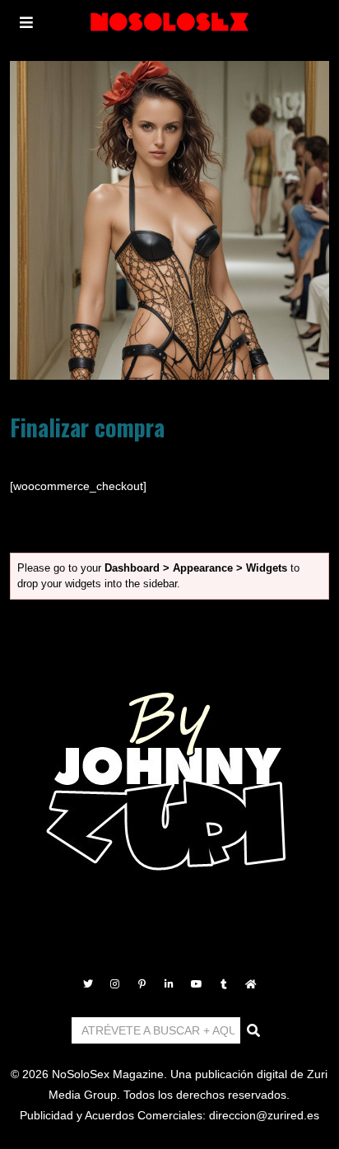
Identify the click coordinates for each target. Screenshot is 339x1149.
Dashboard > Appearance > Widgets (195, 568)
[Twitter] (88, 984)
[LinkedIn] (169, 984)
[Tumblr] (223, 984)
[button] (254, 1030)
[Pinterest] (142, 984)
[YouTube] (196, 984)
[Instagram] (115, 984)
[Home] (251, 984)
